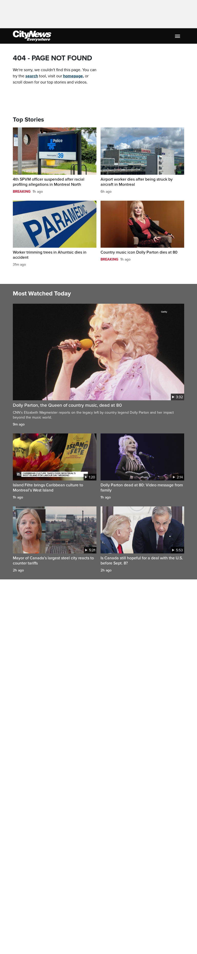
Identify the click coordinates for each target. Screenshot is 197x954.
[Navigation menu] (178, 36)
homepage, (73, 76)
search (31, 76)
